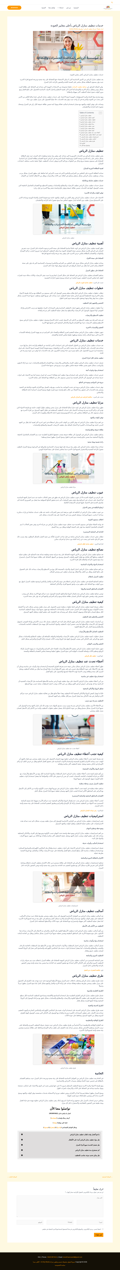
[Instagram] (16, 2)
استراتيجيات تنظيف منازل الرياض (89, 137)
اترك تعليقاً (100, 29)
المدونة (44, 8)
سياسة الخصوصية (60, 1265)
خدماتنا (61, 8)
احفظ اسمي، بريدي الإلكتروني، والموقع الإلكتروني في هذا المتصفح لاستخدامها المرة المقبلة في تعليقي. (71, 1229)
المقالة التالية (12, 1177)
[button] (112, 2)
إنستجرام (52, 1127)
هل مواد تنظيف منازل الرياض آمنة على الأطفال (84, 1140)
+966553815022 (52, 1257)
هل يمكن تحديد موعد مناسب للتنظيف (87, 1155)
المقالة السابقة (107, 1177)
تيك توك (58, 1127)
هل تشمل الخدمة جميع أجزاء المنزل (88, 1145)
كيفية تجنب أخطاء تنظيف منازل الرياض (91, 134)
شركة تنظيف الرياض (90, 29)
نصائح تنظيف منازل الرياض (88, 128)
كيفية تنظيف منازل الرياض (87, 130)
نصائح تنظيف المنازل (79, 87)
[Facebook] (18, 2)
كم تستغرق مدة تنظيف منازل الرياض (87, 1150)
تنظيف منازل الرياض (86, 115)
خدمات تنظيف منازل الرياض (88, 122)
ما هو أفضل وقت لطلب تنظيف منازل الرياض (85, 1134)
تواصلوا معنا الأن (85, 145)
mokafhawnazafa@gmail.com (72, 1257)
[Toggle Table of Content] (99, 112)
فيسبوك (46, 1127)
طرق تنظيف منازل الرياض (88, 141)
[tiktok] (11, 2)
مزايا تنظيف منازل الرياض (87, 124)
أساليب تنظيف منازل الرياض (88, 139)
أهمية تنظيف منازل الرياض (87, 117)
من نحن (68, 8)
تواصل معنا (51, 8)
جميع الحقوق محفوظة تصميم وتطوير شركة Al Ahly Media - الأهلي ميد (54, 1262)
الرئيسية (76, 8)
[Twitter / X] (8, 2)
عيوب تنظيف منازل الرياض (87, 126)
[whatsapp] (13, 2)
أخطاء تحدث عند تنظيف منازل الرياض (90, 132)
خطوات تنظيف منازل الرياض (88, 120)
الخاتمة (83, 143)
